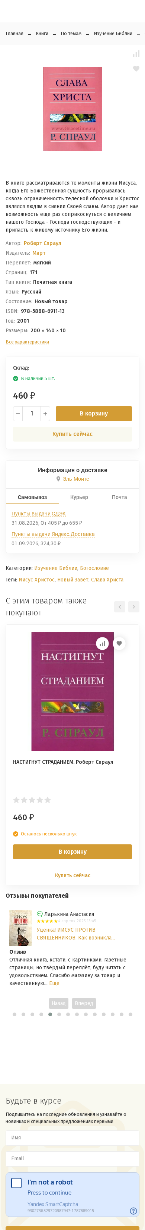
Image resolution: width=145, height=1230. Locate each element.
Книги (42, 33)
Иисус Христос (37, 580)
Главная (14, 33)
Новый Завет (72, 580)
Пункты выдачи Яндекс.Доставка (53, 534)
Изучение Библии (113, 33)
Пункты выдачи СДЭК (39, 514)
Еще (54, 983)
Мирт (38, 253)
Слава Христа (107, 580)
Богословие (94, 568)
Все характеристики (27, 342)
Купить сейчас (72, 433)
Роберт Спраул (42, 243)
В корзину (94, 413)
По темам (71, 33)
